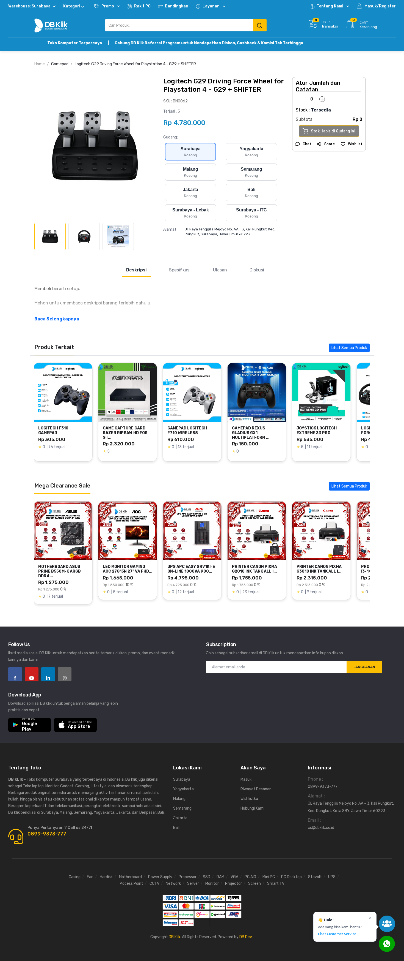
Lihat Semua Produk (349, 347)
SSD (206, 877)
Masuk (245, 779)
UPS (332, 877)
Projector (233, 883)
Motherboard (130, 877)
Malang (179, 798)
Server (193, 883)
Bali (176, 827)
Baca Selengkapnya (56, 319)
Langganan (364, 667)
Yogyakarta (183, 789)
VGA (234, 877)
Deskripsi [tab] (136, 270)
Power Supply (160, 877)
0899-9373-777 (46, 834)
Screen (254, 883)
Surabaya (181, 779)
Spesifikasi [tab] (179, 270)
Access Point (131, 883)
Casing (75, 877)
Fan (90, 877)
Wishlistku (249, 798)
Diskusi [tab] (257, 270)
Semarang (182, 808)
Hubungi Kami (252, 808)
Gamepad (59, 64)
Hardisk (106, 877)
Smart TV (275, 883)
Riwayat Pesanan (256, 789)
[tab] (50, 236)
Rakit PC (142, 6)
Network (173, 883)
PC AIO (250, 877)
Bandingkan (176, 6)
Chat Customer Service (337, 934)
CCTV (154, 883)
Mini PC (268, 877)
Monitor (212, 883)
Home (39, 64)
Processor (188, 877)
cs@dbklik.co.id (321, 827)
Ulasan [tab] (220, 270)
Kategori (71, 6)
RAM (220, 877)
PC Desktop (291, 877)
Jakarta (180, 818)
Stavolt (315, 877)
